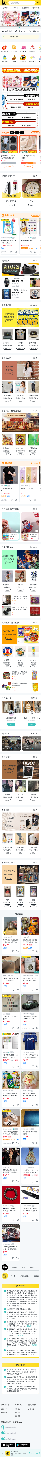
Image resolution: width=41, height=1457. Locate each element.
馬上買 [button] (7, 454)
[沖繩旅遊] (11, 106)
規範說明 (28, 1326)
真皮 (23, 1267)
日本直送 (15, 8)
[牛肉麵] (29, 106)
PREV (1, 194)
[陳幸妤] (11, 124)
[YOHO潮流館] (11, 713)
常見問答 (17, 1409)
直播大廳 (34, 733)
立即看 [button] (9, 321)
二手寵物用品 (24, 1276)
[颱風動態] (29, 97)
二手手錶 (14, 1267)
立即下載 (34, 1453)
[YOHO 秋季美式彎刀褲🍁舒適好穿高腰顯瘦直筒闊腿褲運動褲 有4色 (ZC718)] (18, 710)
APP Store (8, 1445)
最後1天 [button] (7, 348)
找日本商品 (33, 547)
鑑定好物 (25, 8)
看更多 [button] (9, 373)
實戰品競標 (33, 305)
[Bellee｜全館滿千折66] (32, 713)
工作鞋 (32, 1267)
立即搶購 (8, 166)
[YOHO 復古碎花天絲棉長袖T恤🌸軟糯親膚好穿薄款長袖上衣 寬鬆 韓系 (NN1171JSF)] (18, 703)
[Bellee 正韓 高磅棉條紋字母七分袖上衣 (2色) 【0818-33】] (28, 706)
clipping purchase (15, 252)
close (3, 1453)
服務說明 (4, 1412)
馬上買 (35, 411)
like (11, 252)
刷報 (4, 1267)
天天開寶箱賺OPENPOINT (18, 37)
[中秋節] (29, 116)
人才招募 (31, 1409)
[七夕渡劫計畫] (20, 18)
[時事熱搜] (11, 79)
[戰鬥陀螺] (29, 124)
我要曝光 (35, 133)
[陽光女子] (11, 97)
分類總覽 (5, 8)
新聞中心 (4, 1409)
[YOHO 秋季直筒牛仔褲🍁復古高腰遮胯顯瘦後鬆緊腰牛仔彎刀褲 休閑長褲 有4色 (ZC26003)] (8, 706)
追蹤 (11, 724)
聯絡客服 (17, 1412)
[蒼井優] (11, 116)
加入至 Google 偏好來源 (38, 18)
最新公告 (17, 1416)
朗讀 (38, 13)
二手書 (13, 1276)
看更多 (35, 176)
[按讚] (17, 531)
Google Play (23, 1445)
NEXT (39, 194)
